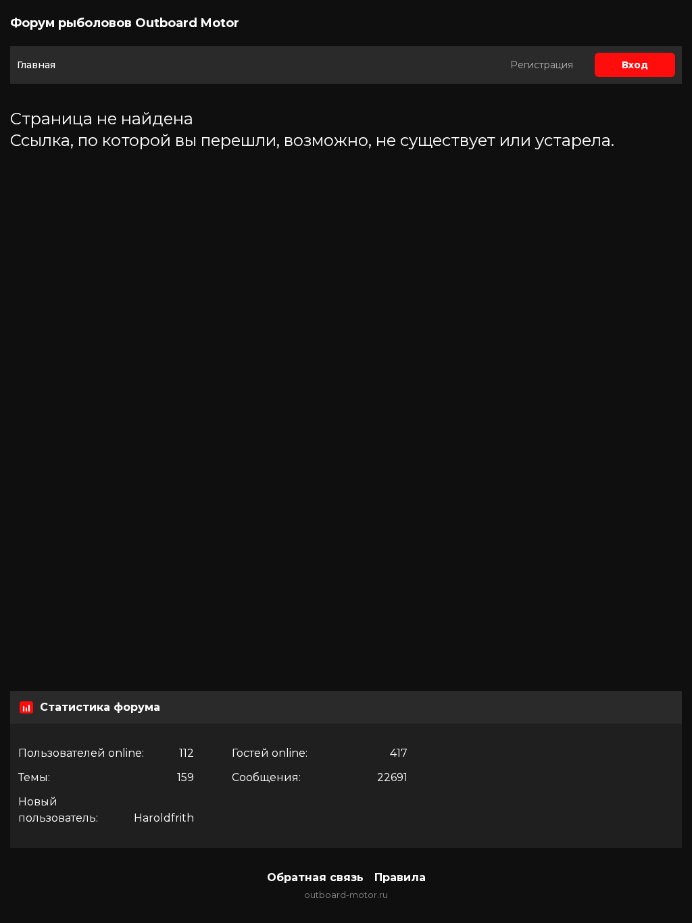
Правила (400, 877)
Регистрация (541, 65)
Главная (36, 65)
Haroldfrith (164, 818)
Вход (635, 65)
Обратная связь (315, 877)
